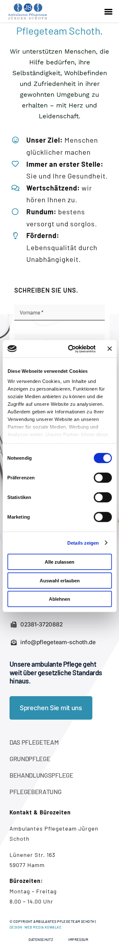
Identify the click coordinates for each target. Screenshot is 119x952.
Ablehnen (59, 599)
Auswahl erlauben (60, 580)
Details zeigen (83, 542)
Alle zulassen (59, 562)
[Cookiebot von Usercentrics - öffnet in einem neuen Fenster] (71, 349)
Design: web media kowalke (36, 927)
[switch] (103, 478)
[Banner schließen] (109, 348)
